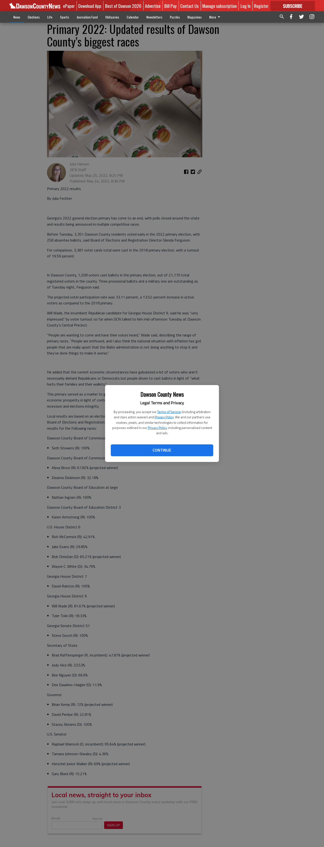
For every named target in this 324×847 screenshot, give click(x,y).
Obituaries (112, 16)
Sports (64, 16)
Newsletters (154, 16)
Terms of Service (169, 411)
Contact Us (189, 6)
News (16, 16)
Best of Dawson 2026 (123, 6)
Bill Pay (170, 6)
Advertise (153, 6)
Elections (34, 16)
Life (49, 16)
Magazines (194, 16)
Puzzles (175, 16)
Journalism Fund (87, 16)
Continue (162, 450)
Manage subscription (219, 6)
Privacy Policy (164, 416)
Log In (245, 6)
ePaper (69, 6)
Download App (89, 6)
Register (261, 6)
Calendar (133, 16)
